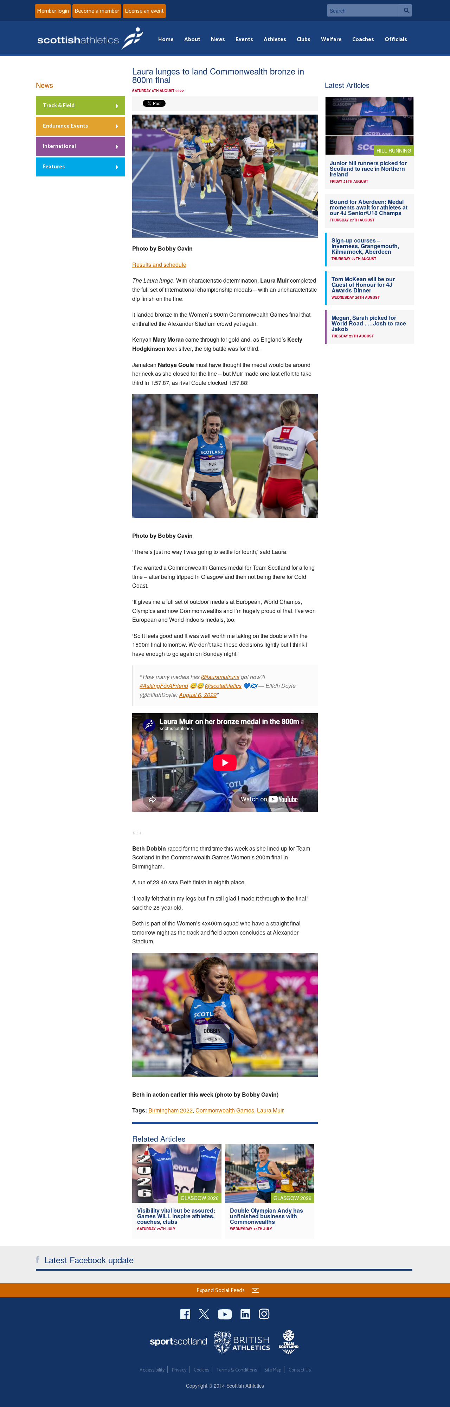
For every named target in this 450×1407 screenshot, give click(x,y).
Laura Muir (270, 1110)
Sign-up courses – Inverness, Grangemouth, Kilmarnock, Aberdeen (365, 246)
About (192, 39)
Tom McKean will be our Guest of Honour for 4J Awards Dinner (363, 284)
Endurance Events (65, 126)
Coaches (363, 39)
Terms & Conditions (237, 1370)
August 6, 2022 (198, 695)
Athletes (275, 39)
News (218, 39)
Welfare (331, 39)
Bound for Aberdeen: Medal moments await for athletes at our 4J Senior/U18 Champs (368, 207)
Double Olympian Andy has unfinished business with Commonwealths (266, 1216)
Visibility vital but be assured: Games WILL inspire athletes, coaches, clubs (176, 1216)
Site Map (272, 1370)
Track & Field (59, 105)
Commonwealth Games (224, 1110)
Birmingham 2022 (170, 1110)
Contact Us (300, 1370)
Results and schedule (159, 264)
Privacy (179, 1370)
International (59, 146)
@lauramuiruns (220, 677)
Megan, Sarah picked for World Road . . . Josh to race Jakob (369, 323)
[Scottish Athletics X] (205, 1313)
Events (244, 39)
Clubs (303, 39)
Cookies (201, 1370)
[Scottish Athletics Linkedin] (246, 1313)
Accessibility (152, 1370)
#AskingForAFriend (164, 686)
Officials (396, 39)
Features (54, 166)
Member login (53, 11)
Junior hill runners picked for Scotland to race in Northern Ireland (368, 168)
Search (405, 10)
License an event (144, 11)
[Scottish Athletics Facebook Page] (186, 1313)
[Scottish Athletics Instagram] (264, 1313)
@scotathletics (223, 686)
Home (166, 39)
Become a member (97, 11)
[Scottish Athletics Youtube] (225, 1313)
